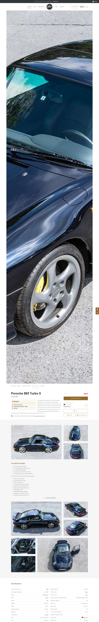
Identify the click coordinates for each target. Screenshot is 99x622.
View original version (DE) (39, 416)
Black (86, 592)
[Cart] (87, 6)
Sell (35, 6)
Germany (86, 617)
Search (29, 6)
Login (95, 1)
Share (70, 415)
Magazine (41, 6)
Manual (46, 614)
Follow (74, 6)
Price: (66, 393)
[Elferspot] (49, 7)
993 (47, 600)
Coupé (46, 597)
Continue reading (51, 497)
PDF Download (82, 415)
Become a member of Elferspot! (46, 1)
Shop (56, 6)
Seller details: (69, 402)
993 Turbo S (45, 594)
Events (62, 6)
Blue (87, 594)
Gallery (19, 385)
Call (76, 411)
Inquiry (42, 385)
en (82, 6)
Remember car (76, 398)
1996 (47, 589)
